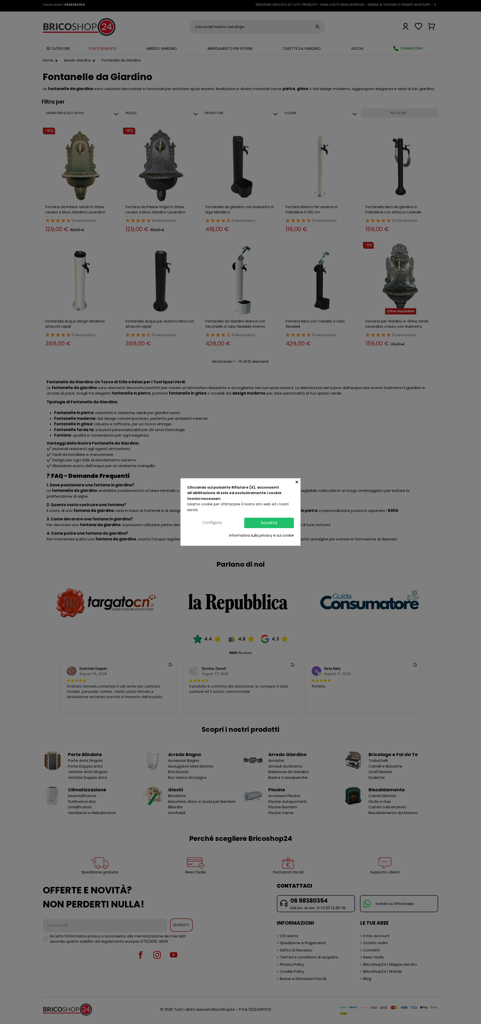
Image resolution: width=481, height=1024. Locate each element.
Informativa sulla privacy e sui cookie (261, 535)
